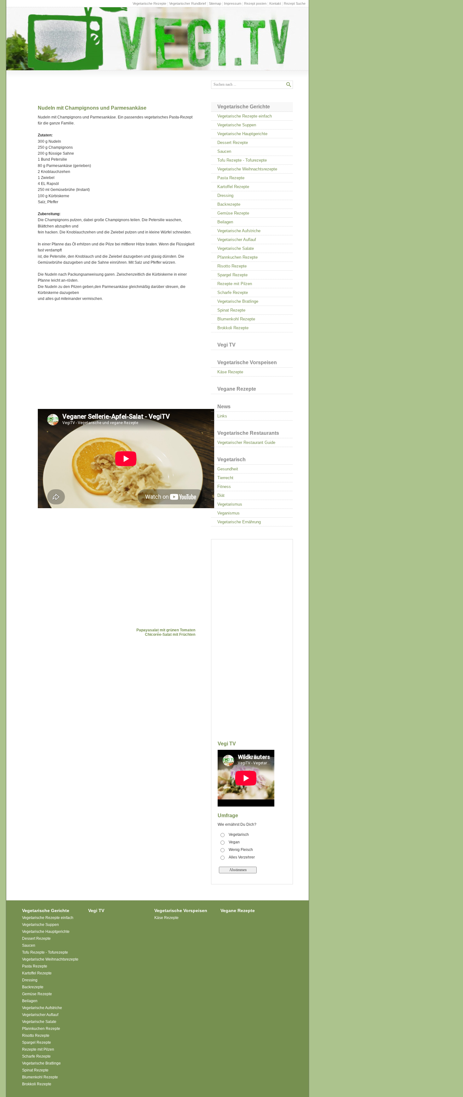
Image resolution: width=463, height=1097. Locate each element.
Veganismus (228, 513)
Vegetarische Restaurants (248, 433)
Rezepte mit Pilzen (234, 283)
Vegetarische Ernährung (239, 522)
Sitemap (215, 3)
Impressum (232, 3)
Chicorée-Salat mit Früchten (170, 634)
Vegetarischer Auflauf (236, 239)
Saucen (224, 151)
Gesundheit (227, 469)
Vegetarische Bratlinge (237, 301)
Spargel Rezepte (232, 275)
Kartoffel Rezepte (233, 186)
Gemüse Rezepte (233, 213)
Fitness (224, 486)
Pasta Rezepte (230, 177)
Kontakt (275, 3)
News (224, 406)
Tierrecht (225, 477)
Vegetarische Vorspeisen (247, 362)
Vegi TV (226, 344)
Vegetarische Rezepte (149, 3)
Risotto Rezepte (232, 266)
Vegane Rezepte (236, 389)
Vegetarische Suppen (236, 125)
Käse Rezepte (230, 372)
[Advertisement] (91, 355)
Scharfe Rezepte (232, 292)
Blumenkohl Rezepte (236, 319)
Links (222, 416)
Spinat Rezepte (231, 310)
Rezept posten (255, 3)
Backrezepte (228, 204)
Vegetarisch (231, 459)
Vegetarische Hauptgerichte (242, 133)
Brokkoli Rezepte (233, 327)
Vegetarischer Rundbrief (187, 3)
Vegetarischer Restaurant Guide (246, 442)
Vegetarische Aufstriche (238, 230)
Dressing (225, 195)
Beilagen (225, 222)
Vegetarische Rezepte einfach (244, 116)
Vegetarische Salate (235, 248)
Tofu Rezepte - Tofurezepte (242, 160)
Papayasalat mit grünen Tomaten (165, 630)
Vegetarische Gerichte (243, 106)
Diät (221, 495)
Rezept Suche (295, 3)
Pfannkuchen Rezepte (237, 257)
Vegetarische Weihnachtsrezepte (247, 169)
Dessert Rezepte (232, 142)
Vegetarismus (229, 504)
